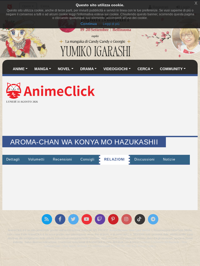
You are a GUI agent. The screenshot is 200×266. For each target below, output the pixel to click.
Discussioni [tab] (144, 159)
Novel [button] (64, 69)
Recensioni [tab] (62, 159)
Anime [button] (18, 69)
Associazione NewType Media (129, 230)
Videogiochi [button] (115, 69)
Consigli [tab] (87, 159)
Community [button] (171, 69)
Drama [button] (87, 69)
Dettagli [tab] (13, 159)
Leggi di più (111, 24)
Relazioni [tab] (114, 159)
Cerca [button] (144, 69)
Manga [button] (41, 69)
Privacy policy (146, 246)
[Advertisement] (100, 120)
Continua (88, 24)
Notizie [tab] (169, 159)
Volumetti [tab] (36, 159)
